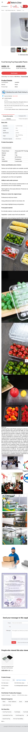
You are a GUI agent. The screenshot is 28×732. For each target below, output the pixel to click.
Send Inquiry (14, 73)
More (2, 721)
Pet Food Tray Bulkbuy (18, 718)
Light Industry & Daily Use (10, 10)
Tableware (19, 10)
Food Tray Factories (7, 712)
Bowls (20, 701)
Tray (23, 10)
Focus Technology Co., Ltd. (18, 726)
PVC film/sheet (4, 683)
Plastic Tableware (12, 701)
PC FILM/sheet (4, 685)
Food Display (17, 712)
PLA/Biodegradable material (21, 685)
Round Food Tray (6, 718)
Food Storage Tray (20, 715)
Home (2, 10)
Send (14, 642)
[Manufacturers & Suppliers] (14, 2)
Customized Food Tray (8, 715)
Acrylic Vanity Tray (7, 705)
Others (2, 688)
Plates (4, 701)
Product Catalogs (22, 680)
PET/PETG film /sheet (19, 683)
